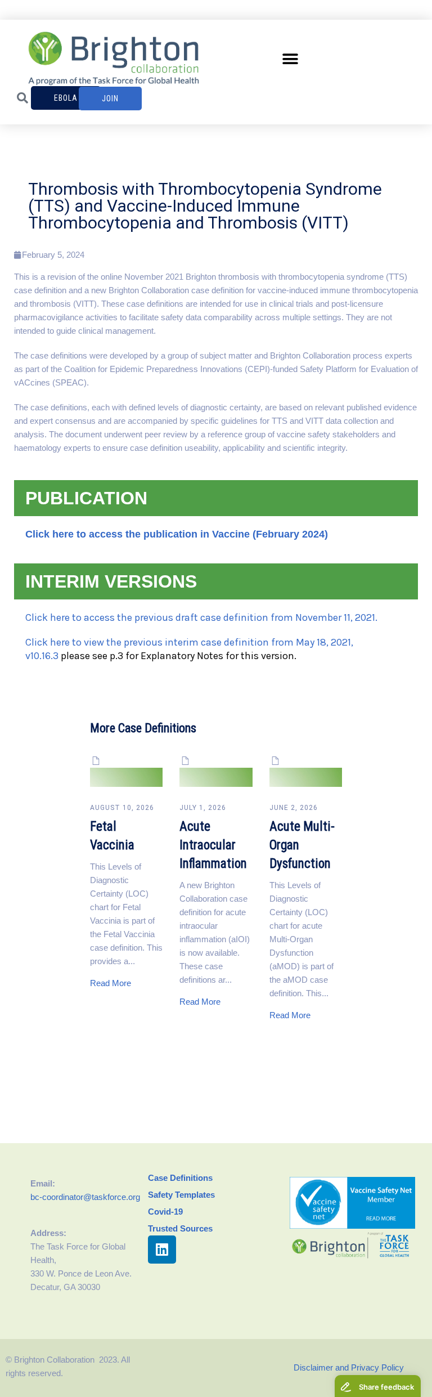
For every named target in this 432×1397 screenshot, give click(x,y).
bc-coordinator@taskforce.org (85, 1197)
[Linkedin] (162, 1249)
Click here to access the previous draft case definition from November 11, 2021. (201, 617)
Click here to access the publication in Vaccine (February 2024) (176, 534)
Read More (110, 983)
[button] (290, 58)
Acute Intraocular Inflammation (213, 845)
